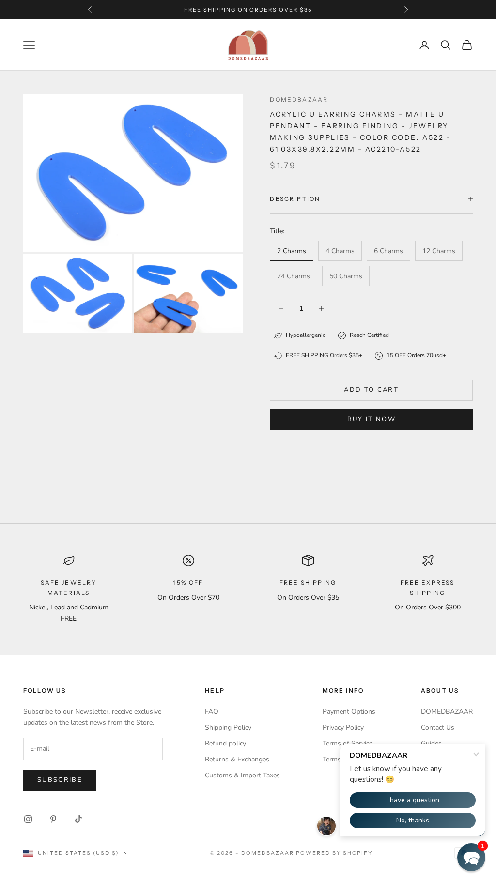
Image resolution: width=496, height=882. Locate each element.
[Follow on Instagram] (28, 819)
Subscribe (59, 780)
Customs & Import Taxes (242, 775)
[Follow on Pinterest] (53, 819)
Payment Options (349, 711)
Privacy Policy (343, 727)
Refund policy (225, 743)
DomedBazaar (299, 99)
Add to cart (371, 389)
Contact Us (437, 727)
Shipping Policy (228, 727)
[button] (471, 857)
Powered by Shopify (334, 853)
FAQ (211, 711)
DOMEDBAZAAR (447, 711)
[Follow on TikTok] (78, 819)
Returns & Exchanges (237, 759)
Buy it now (371, 419)
